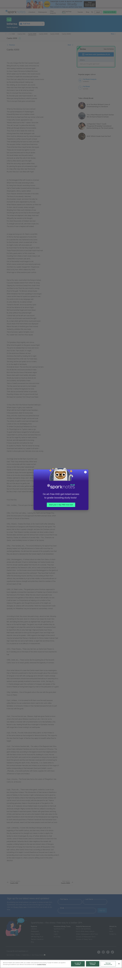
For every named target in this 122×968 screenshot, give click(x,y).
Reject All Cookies (93, 963)
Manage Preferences (108, 963)
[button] (85, 472)
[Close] (119, 964)
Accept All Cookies (78, 963)
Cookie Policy (41, 964)
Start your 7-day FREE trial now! (61, 505)
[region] (61, 964)
